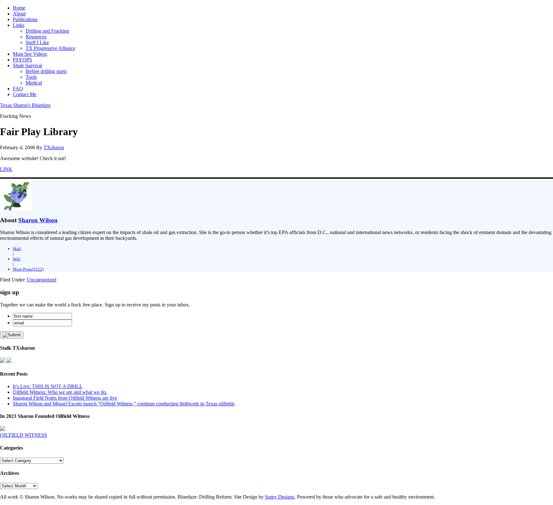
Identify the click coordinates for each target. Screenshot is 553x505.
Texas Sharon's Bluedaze (25, 105)
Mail (17, 248)
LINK (6, 169)
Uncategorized (41, 279)
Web (16, 259)
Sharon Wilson (38, 220)
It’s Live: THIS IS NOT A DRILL (48, 386)
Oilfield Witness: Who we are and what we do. (60, 392)
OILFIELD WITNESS (23, 435)
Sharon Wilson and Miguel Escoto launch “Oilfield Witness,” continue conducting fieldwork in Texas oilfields (124, 403)
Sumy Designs (279, 497)
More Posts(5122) (28, 269)
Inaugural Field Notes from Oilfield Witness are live (65, 398)
